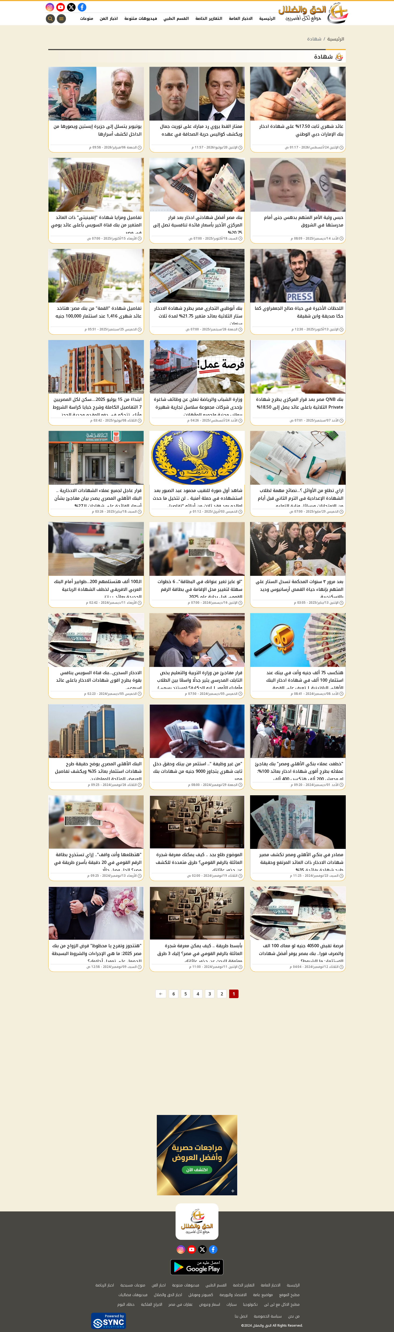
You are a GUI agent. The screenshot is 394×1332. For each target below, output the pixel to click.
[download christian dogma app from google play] (197, 1267)
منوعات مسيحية (132, 1285)
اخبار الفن (109, 18)
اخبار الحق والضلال (168, 1295)
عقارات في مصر (181, 1304)
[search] (50, 19)
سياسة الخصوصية (268, 1316)
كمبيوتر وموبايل (200, 1295)
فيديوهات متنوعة (140, 18)
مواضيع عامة (263, 1295)
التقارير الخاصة (208, 18)
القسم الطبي (176, 18)
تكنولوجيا (250, 1304)
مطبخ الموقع (289, 1295)
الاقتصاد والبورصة (233, 1295)
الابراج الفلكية (151, 1304)
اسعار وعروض (209, 1304)
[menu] (61, 19)
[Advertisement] (197, 1074)
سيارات (231, 1304)
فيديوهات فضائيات (132, 1295)
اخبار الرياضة (104, 1285)
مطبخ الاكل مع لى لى (282, 1304)
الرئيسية (267, 18)
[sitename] (197, 1221)
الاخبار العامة (241, 18)
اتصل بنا (241, 1316)
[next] (160, 994)
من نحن (294, 1316)
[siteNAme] (313, 13)
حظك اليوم (126, 1304)
